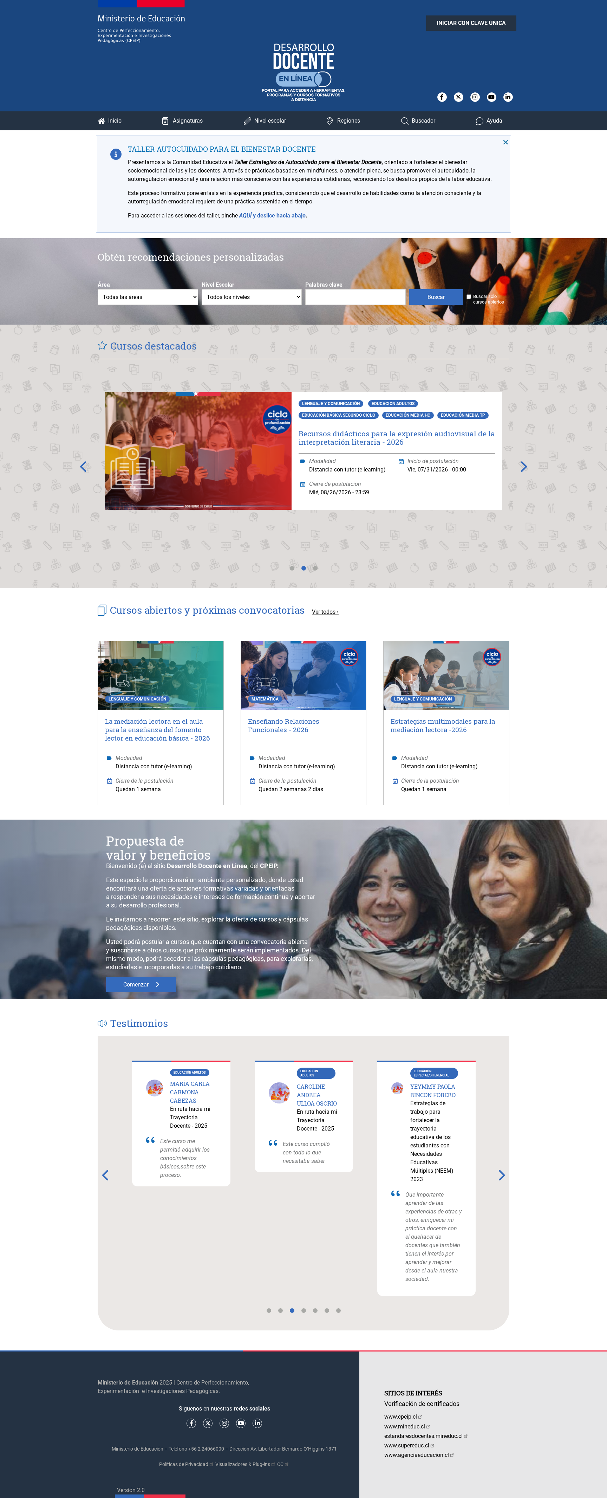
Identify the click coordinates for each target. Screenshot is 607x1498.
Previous (83, 467)
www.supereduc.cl (406, 1445)
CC (280, 1464)
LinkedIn (508, 97)
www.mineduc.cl (404, 1426)
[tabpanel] (303, 464)
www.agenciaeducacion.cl (416, 1455)
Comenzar (136, 984)
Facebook (442, 97)
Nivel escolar (270, 120)
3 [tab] (315, 572)
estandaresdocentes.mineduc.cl (423, 1436)
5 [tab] (315, 1314)
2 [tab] (303, 572)
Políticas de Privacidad (183, 1464)
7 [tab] (338, 1314)
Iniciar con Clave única (471, 23)
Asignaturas (188, 120)
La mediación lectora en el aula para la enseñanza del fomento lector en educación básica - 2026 (157, 729)
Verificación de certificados (421, 1403)
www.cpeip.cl (400, 1416)
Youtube (491, 97)
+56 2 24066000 (206, 1449)
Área (104, 284)
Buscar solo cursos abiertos (488, 299)
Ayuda (494, 120)
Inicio (115, 120)
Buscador (423, 120)
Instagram (475, 97)
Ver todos (323, 611)
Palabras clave (323, 284)
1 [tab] (292, 572)
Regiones (348, 120)
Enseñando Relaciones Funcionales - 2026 (283, 725)
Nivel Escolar (218, 284)
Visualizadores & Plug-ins (242, 1464)
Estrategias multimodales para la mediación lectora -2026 (443, 725)
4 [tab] (303, 1314)
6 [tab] (327, 1314)
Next (523, 467)
